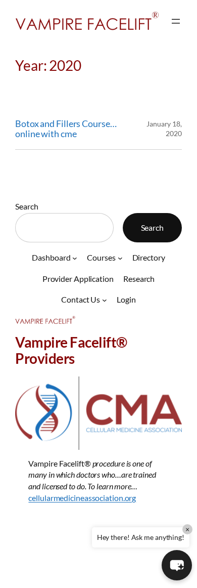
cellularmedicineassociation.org (82, 497)
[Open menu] (176, 21)
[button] (177, 565)
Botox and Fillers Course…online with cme (66, 128)
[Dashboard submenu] (74, 257)
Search (26, 206)
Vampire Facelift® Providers (71, 350)
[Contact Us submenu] (104, 300)
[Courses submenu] (120, 257)
